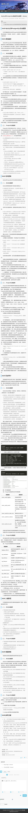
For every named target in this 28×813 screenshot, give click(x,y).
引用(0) (8, 771)
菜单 (6, 11)
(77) (26, 757)
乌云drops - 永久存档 (14, 18)
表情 (4, 780)
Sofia (7, 749)
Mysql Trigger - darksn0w (7, 764)
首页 (2, 11)
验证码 (6, 804)
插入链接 (14, 780)
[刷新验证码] (12, 799)
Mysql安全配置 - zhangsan (7, 767)
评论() (5, 771)
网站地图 (23, 810)
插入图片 (8, 780)
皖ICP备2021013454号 (14, 811)
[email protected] (7, 63)
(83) (22, 757)
